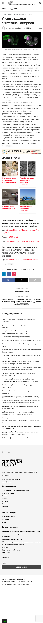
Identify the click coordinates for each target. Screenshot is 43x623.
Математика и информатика (12, 539)
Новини (10, 14)
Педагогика (6, 536)
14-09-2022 (27, 28)
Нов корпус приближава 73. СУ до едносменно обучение (21, 340)
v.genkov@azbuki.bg (14, 28)
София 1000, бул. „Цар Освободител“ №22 (23, 260)
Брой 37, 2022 (27, 14)
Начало (4, 14)
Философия (6, 552)
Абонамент (6, 501)
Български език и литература (12, 534)
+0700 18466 (6, 476)
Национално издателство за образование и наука (21, 4)
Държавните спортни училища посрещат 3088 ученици (20, 397)
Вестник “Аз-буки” (8, 516)
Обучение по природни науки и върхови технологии (21, 542)
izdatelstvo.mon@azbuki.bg (17, 241)
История (5, 547)
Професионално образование (13, 544)
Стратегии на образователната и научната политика (21, 531)
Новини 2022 (18, 14)
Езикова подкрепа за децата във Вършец (16, 337)
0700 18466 (13, 237)
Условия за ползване (8, 581)
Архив (4, 522)
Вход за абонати (8, 493)
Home (4, 9)
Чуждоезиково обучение (11, 550)
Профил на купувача (25, 581)
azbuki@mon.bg (35, 241)
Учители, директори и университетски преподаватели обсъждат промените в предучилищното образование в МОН (21, 420)
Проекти (5, 504)
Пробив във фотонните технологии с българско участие (21, 438)
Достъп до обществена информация (13, 579)
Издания (13, 9)
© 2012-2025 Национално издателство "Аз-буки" (16, 584)
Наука (10, 264)
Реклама (5, 506)
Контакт (4, 498)
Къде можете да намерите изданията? (16, 490)
